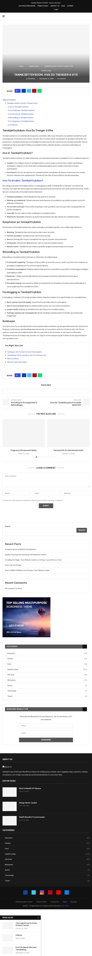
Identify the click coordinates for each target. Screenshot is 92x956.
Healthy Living (34, 66)
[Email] (50, 9)
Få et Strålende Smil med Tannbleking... (26, 948)
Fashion (47, 659)
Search (7, 526)
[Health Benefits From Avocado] (10, 820)
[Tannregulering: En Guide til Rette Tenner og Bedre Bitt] (7, 925)
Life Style (47, 675)
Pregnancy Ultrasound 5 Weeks (24, 450)
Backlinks (31, 78)
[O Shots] (7, 937)
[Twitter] (37, 9)
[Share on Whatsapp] (39, 91)
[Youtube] (46, 9)
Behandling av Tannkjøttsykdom (21, 117)
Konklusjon (13, 125)
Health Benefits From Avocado (32, 817)
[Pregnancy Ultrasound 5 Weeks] (24, 433)
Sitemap (70, 6)
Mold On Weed (13, 358)
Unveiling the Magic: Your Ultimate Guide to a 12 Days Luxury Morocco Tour (33, 560)
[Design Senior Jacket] (10, 806)
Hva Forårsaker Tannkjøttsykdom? (22, 110)
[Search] (88, 16)
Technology (47, 691)
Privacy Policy (42, 6)
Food (47, 664)
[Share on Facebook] (24, 91)
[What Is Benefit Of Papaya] (10, 792)
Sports (47, 685)
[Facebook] (34, 9)
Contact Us (54, 6)
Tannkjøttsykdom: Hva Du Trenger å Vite (22, 103)
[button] (6, 438)
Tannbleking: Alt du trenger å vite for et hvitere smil (26, 355)
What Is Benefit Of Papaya (30, 788)
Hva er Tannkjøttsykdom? (19, 107)
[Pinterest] (43, 9)
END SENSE (65, 906)
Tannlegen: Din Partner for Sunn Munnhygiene (24, 352)
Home (21, 66)
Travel (47, 696)
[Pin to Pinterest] (34, 91)
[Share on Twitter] (29, 91)
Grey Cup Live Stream (13, 565)
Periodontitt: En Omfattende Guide (68, 450)
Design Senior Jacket (28, 803)
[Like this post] (18, 91)
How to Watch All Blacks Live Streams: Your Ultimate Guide (27, 570)
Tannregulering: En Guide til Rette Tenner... (26, 924)
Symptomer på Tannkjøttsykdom (21, 114)
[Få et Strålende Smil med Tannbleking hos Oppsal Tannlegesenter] (7, 950)
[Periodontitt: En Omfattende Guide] (68, 433)
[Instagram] (40, 9)
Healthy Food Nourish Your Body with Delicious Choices (26, 555)
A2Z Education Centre (27, 6)
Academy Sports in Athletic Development (20, 549)
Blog (63, 6)
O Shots (19, 935)
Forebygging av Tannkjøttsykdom (21, 121)
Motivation (47, 680)
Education (47, 653)
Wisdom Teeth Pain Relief (17, 362)
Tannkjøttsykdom (9, 326)
